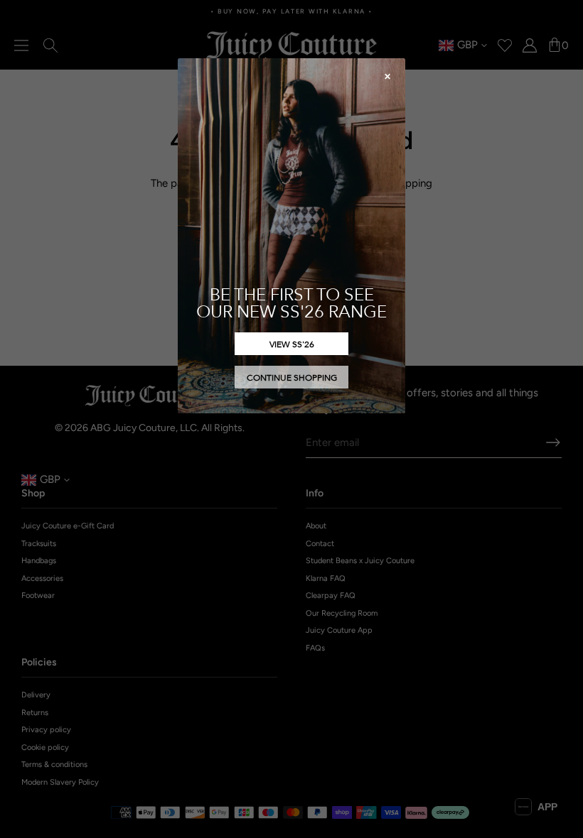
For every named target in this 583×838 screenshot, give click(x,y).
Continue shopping (292, 377)
